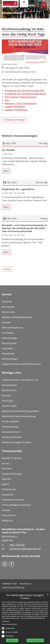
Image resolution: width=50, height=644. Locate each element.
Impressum (5, 621)
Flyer (6, 100)
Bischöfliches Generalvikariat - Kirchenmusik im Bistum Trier (23, 531)
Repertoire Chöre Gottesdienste (20, 103)
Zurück (7, 269)
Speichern (12, 640)
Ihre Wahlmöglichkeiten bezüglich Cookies (25, 597)
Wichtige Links (11, 372)
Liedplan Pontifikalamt (15, 109)
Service (6, 294)
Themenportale (12, 450)
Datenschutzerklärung (35, 618)
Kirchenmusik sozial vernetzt (21, 556)
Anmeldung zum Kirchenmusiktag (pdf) (24, 90)
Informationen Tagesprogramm (20, 96)
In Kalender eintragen (14, 119)
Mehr (6, 170)
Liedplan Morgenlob (14, 106)
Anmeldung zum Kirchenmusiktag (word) (25, 93)
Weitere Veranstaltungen (19, 136)
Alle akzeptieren (35, 640)
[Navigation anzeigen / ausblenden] (44, 4)
